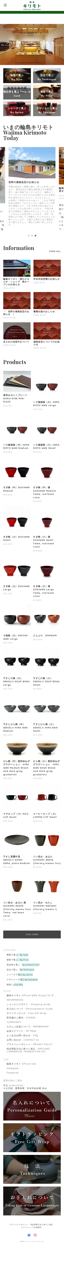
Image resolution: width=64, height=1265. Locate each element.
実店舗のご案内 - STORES (21, 1075)
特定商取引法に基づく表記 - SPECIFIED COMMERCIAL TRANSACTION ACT (28, 1107)
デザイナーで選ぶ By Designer (22, 1037)
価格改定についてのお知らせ (46, 400)
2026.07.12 (9, 345)
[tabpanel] (32, 218)
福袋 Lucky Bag (15, 1042)
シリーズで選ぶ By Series (20, 1032)
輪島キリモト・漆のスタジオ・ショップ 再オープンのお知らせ (16, 339)
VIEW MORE (32, 992)
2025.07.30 (9, 375)
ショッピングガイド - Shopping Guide (29, 1061)
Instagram (13, 1125)
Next (61, 44)
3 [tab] (35, 293)
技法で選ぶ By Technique (20, 1027)
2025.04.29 (39, 405)
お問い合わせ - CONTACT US (23, 1097)
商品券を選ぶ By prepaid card (23, 1022)
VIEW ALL (55, 308)
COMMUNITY (14, 1079)
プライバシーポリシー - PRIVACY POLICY (30, 1101)
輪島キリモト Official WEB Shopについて (30, 1052)
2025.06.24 (39, 372)
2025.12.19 (39, 340)
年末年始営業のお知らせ (46, 336)
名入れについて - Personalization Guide (30, 1066)
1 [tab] (29, 293)
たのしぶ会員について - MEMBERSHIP (28, 1084)
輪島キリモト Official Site (21, 1121)
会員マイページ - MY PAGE (21, 1088)
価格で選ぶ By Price (18, 1017)
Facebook (13, 1130)
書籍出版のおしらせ (44, 369)
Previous (2, 44)
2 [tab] (32, 293)
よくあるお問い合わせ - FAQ (22, 1092)
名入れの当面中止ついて (16, 399)
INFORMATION (15, 1057)
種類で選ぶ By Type (17, 1012)
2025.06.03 (9, 402)
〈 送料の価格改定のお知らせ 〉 (16, 370)
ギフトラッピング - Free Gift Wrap (26, 1070)
